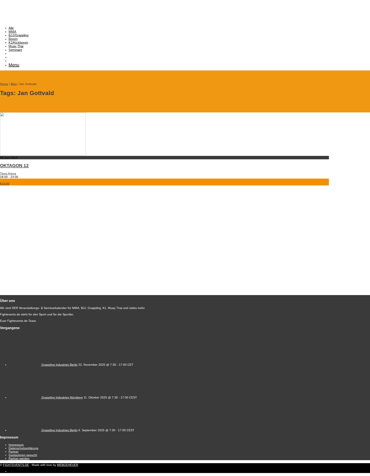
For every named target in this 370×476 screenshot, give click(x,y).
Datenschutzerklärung (23, 448)
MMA (12, 31)
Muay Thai (16, 46)
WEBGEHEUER (67, 465)
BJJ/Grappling (18, 35)
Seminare (15, 50)
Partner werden (19, 458)
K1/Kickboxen (18, 42)
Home (4, 84)
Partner (14, 451)
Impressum (16, 444)
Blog (14, 84)
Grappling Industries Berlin (60, 364)
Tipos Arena (8, 173)
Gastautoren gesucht (23, 455)
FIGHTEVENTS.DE (16, 465)
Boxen (13, 39)
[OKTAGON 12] (43, 154)
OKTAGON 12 (14, 165)
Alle (11, 28)
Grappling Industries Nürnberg (62, 397)
